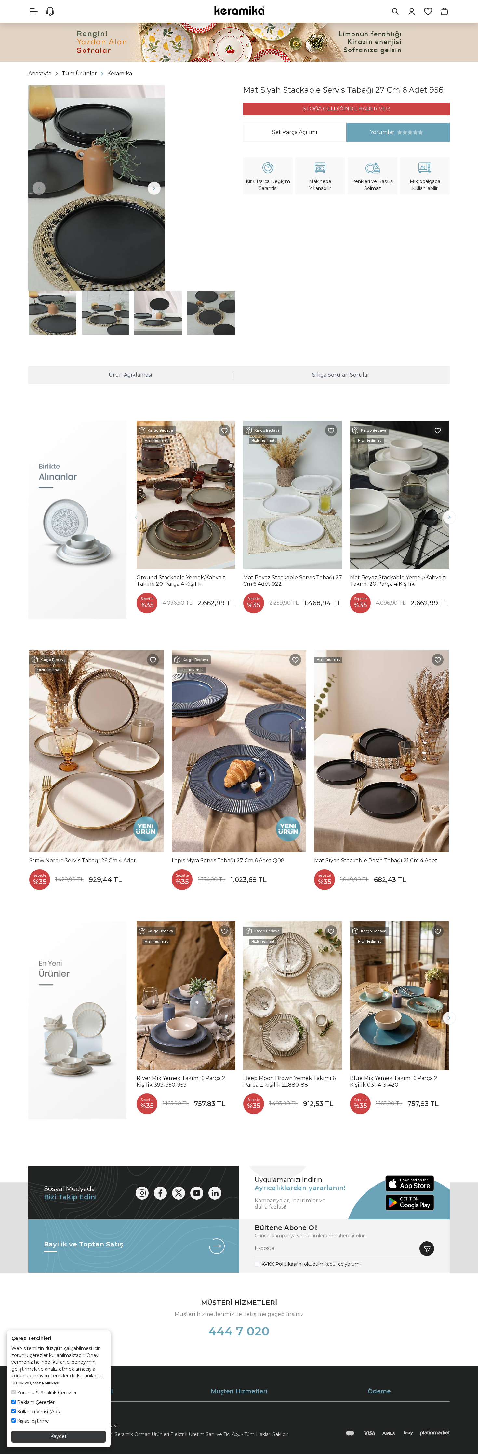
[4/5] (407, 132)
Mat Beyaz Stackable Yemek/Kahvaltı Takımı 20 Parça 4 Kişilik (398, 580)
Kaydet (58, 1436)
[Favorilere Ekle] (224, 430)
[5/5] (410, 132)
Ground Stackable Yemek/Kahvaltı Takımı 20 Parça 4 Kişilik (182, 580)
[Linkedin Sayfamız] (214, 1193)
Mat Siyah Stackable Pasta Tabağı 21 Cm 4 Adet (375, 860)
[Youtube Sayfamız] (196, 1193)
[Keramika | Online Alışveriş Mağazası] (239, 10)
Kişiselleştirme (32, 1421)
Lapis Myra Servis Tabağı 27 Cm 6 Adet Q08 (228, 860)
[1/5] (399, 132)
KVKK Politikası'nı (282, 1264)
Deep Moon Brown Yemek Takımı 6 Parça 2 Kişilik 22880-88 (289, 1081)
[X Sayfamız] (178, 1193)
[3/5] (405, 132)
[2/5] (402, 132)
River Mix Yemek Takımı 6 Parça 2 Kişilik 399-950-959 (181, 1081)
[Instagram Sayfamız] (142, 1193)
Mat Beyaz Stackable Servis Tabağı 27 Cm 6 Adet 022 (292, 580)
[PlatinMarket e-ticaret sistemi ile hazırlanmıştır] (435, 1433)
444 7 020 (239, 1331)
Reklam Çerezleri (36, 1402)
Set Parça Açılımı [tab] (294, 132)
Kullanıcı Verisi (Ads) (38, 1412)
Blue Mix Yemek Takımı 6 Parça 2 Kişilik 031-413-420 (393, 1081)
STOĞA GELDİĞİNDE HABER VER (346, 109)
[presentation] (39, 188)
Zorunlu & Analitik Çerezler (46, 1393)
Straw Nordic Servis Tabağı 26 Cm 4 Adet (82, 860)
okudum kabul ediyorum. (311, 1264)
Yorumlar (370, 132)
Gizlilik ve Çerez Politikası (35, 1383)
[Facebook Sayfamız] (160, 1193)
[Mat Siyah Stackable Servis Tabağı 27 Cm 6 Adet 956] (96, 188)
